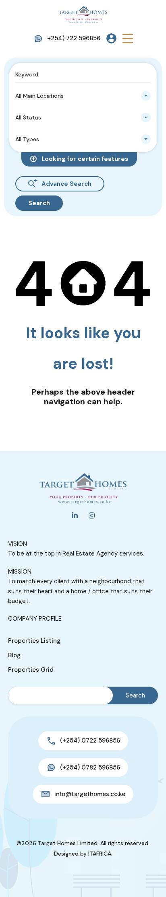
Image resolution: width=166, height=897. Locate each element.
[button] (127, 38)
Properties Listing (34, 641)
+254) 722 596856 (73, 38)
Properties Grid (31, 670)
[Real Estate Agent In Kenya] (83, 14)
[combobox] (83, 96)
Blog (14, 655)
